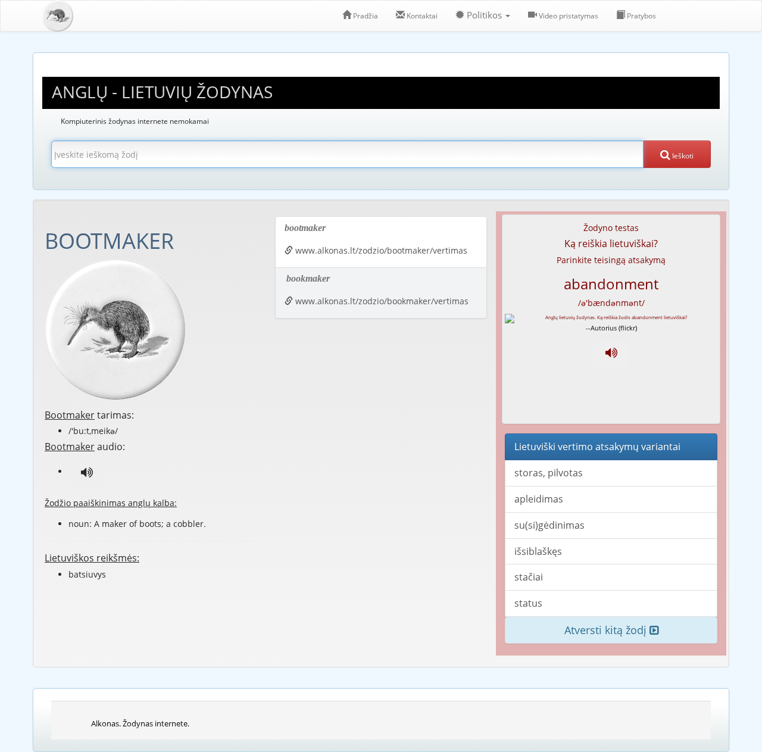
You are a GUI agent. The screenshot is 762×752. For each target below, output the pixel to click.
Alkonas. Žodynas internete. (140, 723)
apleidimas (538, 499)
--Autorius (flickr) (611, 327)
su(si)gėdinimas (549, 525)
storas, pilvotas (548, 472)
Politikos (484, 15)
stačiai (528, 576)
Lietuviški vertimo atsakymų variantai (597, 446)
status (528, 603)
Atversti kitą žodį (606, 630)
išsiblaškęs (538, 551)
